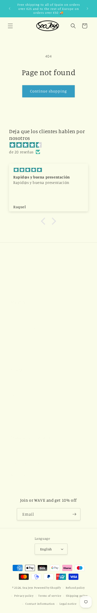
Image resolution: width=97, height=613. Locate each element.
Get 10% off (20, 418)
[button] (10, 26)
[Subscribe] (74, 514)
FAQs (14, 395)
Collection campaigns (29, 351)
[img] (51, 144)
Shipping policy (77, 595)
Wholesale (19, 475)
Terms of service (49, 595)
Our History (20, 316)
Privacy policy (24, 595)
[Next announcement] (87, 8)
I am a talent (21, 451)
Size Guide (19, 383)
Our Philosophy (23, 327)
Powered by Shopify (47, 587)
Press (14, 486)
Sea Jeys (28, 587)
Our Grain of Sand (25, 339)
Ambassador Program (29, 463)
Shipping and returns (29, 407)
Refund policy (75, 587)
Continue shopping (48, 91)
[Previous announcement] (9, 8)
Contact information (40, 603)
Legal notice (67, 603)
